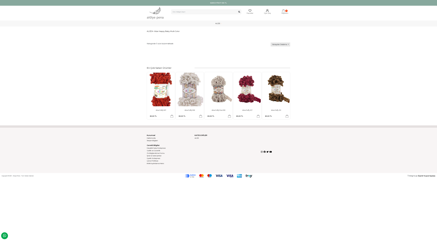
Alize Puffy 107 (247, 110)
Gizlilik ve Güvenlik (153, 150)
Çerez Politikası (152, 161)
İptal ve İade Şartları (154, 156)
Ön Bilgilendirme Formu (156, 153)
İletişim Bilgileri (152, 140)
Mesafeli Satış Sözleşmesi (156, 148)
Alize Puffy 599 (190, 110)
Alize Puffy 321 (276, 110)
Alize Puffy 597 (161, 110)
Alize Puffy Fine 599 (218, 110)
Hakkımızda (151, 138)
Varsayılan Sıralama (279, 44)
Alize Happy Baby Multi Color (167, 31)
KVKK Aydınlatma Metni (155, 163)
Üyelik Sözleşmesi (153, 158)
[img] (239, 12)
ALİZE (217, 23)
